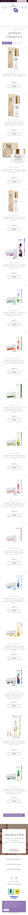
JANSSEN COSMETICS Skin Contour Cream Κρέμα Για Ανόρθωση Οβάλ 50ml (14, 171)
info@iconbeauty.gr (14, 884)
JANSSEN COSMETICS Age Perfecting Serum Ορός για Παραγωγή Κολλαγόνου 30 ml (14, 123)
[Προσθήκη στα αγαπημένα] (24, 47)
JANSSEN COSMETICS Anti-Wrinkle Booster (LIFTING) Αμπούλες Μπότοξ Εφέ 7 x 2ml (14, 314)
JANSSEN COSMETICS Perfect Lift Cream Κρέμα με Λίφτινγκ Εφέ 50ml (14, 219)
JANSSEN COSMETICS (14, 72)
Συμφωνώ (6, 909)
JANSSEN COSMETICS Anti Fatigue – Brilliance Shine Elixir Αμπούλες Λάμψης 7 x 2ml (14, 266)
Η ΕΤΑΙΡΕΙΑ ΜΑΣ (13, 864)
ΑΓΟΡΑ (14, 86)
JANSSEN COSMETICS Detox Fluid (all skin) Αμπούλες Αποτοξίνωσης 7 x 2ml (14, 457)
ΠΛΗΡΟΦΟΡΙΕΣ (13, 859)
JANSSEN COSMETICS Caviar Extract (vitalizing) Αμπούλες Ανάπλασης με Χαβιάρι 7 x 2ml (14, 362)
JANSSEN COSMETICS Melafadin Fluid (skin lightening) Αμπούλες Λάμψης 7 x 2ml (14, 743)
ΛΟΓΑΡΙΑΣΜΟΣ (13, 869)
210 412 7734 (5, 1)
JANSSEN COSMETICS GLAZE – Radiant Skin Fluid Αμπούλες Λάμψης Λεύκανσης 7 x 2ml (14, 552)
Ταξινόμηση (18, 43)
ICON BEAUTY (9, 29)
